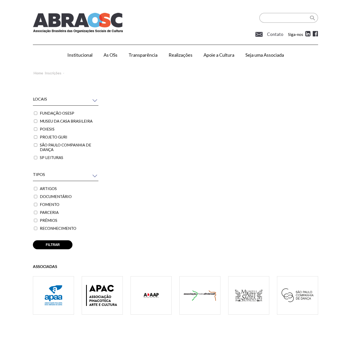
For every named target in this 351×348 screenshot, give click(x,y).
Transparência (143, 55)
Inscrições (53, 73)
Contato (274, 34)
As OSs (110, 55)
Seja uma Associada (264, 55)
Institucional (80, 55)
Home (38, 73)
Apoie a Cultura (219, 55)
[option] (53, 301)
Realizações (180, 55)
